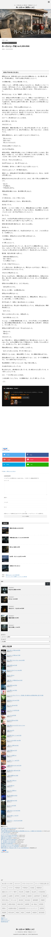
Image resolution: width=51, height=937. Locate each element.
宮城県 (27, 892)
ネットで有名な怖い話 (42, 883)
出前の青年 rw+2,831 (12, 685)
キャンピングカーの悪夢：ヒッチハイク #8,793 (16, 576)
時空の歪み (5, 900)
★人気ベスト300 (7, 883)
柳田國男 (35, 900)
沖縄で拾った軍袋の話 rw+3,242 (14, 680)
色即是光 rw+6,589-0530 (7, 843)
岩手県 (17, 896)
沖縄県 (43, 900)
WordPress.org (4, 921)
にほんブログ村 (5, 450)
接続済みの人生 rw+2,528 (13, 700)
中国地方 (17, 887)
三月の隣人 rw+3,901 (12, 690)
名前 (5, 497)
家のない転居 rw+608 (15, 547)
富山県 (34, 892)
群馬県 (41, 904)
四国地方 (39, 887)
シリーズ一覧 (25, 397)
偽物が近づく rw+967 (6, 838)
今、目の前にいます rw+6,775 (8, 840)
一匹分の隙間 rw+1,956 (12, 775)
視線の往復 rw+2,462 (14, 617)
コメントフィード (5, 920)
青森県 (4, 912)
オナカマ (17, 883)
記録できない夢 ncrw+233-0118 (8, 828)
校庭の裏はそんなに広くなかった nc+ (16, 725)
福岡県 (27, 904)
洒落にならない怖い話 (11, 471)
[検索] (47, 583)
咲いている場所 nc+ (11, 755)
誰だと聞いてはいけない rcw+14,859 (16, 660)
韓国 (17, 912)
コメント (6, 480)
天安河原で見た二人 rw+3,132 (14, 735)
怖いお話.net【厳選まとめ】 (25, 7)
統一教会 (34, 904)
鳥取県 (35, 912)
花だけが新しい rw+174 (14, 627)
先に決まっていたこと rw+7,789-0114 (10, 845)
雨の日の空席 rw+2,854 (12, 720)
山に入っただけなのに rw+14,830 (9, 835)
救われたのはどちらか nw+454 (14, 670)
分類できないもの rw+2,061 (13, 810)
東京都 (21, 900)
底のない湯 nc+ (10, 675)
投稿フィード (4, 919)
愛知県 (45, 896)
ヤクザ (10, 887)
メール (6, 502)
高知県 (28, 912)
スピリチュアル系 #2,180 (13, 710)
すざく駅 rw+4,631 (5, 832)
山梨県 (10, 896)
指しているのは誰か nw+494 (14, 740)
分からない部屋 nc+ (11, 790)
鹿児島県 (41, 912)
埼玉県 (21, 892)
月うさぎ (13, 900)
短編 (4, 471)
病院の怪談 (11, 904)
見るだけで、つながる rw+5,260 (16, 608)
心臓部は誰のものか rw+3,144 (14, 765)
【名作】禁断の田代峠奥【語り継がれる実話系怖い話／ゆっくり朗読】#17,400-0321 (21, 831)
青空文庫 (11, 912)
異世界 (4, 904)
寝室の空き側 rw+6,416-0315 (16, 528)
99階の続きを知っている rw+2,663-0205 (19, 537)
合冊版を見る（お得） (16, 397)
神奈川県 (20, 904)
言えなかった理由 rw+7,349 (13, 655)
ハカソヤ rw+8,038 (11, 715)
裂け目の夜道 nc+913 (12, 795)
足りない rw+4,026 (13, 599)
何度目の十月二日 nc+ (15, 565)
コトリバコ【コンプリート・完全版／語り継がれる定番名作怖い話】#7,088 (25, 695)
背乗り (4, 908)
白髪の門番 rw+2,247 (12, 750)
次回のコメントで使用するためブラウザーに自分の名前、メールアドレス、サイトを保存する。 (24, 513)
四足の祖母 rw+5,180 (12, 665)
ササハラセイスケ (27, 883)
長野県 (42, 908)
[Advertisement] (13, 59)
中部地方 (25, 887)
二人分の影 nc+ (10, 785)
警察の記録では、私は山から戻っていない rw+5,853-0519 (15, 847)
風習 (22, 912)
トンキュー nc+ (4, 833)
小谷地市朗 (41, 892)
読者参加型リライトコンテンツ (28, 908)
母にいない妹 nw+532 (12, 705)
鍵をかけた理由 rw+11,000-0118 (8, 839)
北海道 (32, 887)
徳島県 (30, 896)
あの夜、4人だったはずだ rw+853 (18, 556)
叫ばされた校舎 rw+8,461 (15, 589)
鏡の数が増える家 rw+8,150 (13, 770)
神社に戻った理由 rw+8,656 (13, 650)
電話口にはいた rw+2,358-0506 (12, 575)
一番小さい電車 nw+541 (13, 745)
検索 (2, 581)
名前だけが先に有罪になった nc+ (9, 836)
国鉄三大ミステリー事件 (9, 892)
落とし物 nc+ (4, 829)
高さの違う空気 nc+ (11, 780)
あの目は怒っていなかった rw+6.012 (9, 846)
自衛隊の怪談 (12, 908)
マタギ (4, 887)
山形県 (4, 896)
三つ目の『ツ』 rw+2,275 (13, 760)
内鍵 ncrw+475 (10, 730)
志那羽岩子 (37, 896)
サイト (5, 507)
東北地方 (27, 900)
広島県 (23, 896)
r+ (5, 471)
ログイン (3, 917)
